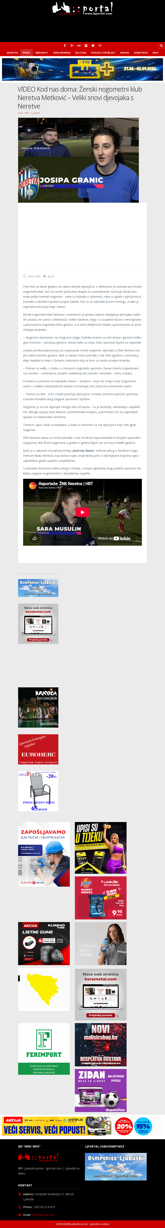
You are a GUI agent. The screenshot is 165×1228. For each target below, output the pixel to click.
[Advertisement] (82, 236)
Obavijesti (41, 52)
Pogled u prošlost (103, 52)
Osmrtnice (141, 52)
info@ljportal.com (43, 1215)
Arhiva (124, 52)
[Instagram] (86, 45)
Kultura (80, 52)
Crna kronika (61, 52)
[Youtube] (100, 45)
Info (155, 52)
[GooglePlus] (71, 45)
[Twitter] (93, 45)
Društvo (12, 52)
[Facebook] (64, 45)
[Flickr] (78, 45)
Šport (26, 52)
